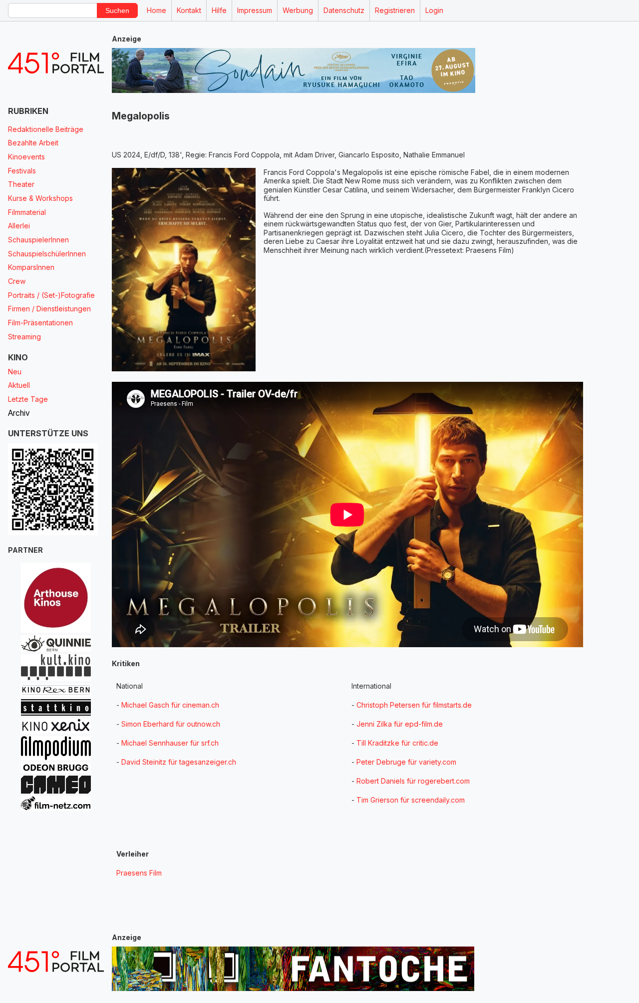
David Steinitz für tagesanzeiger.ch (178, 762)
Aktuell (19, 385)
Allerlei (19, 225)
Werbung (298, 10)
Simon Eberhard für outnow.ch (170, 724)
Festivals (22, 170)
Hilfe (219, 10)
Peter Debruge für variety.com (406, 762)
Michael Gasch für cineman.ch (170, 705)
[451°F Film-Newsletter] (56, 63)
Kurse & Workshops (40, 198)
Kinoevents (26, 156)
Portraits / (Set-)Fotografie (51, 295)
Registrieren (395, 10)
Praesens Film (139, 873)
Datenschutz (343, 10)
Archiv (19, 413)
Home (156, 10)
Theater (21, 184)
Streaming (24, 336)
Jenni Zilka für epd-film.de (399, 724)
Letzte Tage (28, 399)
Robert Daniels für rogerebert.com (413, 781)
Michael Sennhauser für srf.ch (170, 743)
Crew (16, 281)
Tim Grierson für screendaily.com (410, 800)
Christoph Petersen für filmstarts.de (414, 705)
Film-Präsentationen (40, 322)
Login (434, 10)
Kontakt (189, 10)
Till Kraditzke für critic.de (397, 743)
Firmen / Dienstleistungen (49, 308)
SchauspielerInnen (38, 239)
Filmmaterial (27, 212)
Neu (14, 371)
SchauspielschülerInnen (47, 253)
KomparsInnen (31, 267)
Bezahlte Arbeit (33, 142)
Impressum (254, 10)
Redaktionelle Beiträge (45, 129)
